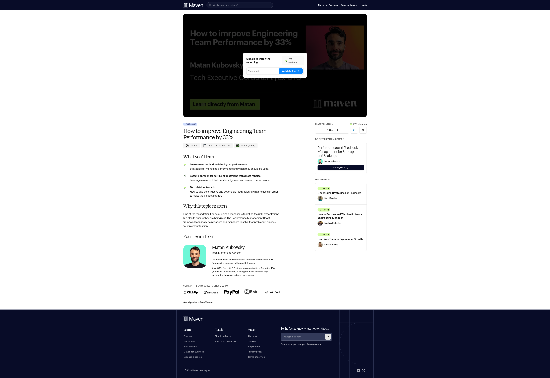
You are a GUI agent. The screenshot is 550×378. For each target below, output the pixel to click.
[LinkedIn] (358, 370)
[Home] (193, 318)
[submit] (328, 337)
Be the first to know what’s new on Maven (305, 328)
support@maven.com (309, 344)
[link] (354, 130)
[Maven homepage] (193, 5)
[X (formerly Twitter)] (363, 370)
